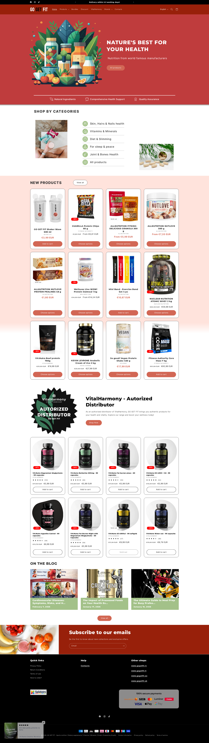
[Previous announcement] (75, 2)
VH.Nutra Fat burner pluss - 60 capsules (121, 474)
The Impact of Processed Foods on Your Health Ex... (103, 601)
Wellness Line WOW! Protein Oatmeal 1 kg (85, 290)
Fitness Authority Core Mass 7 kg (161, 359)
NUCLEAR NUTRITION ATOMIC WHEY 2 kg (161, 300)
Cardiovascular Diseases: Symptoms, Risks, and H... (49, 601)
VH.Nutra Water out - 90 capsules (161, 534)
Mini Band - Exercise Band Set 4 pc (123, 290)
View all (80, 183)
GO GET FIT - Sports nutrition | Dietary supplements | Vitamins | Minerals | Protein (74, 735)
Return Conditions (37, 670)
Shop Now (93, 423)
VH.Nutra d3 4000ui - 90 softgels (122, 534)
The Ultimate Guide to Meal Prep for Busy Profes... (154, 601)
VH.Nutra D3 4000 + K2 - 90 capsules (158, 474)
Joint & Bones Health (104, 154)
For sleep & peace (102, 146)
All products (115, 68)
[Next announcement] (133, 2)
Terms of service (162, 735)
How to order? (36, 678)
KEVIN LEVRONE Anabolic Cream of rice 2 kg (85, 361)
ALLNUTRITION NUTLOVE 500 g (161, 227)
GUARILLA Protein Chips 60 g (85, 227)
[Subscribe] (123, 646)
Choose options (86, 244)
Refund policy (149, 735)
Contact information (125, 735)
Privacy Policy (35, 666)
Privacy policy (138, 735)
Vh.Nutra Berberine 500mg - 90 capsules (84, 474)
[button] (64, 9)
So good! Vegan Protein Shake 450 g (123, 359)
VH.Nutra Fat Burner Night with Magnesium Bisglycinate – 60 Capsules (84, 536)
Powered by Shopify (109, 735)
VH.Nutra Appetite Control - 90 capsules (46, 535)
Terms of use (35, 674)
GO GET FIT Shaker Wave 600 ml (47, 230)
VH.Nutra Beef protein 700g (47, 359)
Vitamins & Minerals (103, 131)
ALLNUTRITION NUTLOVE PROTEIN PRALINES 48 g (47, 290)
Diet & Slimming (100, 139)
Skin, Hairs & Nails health (107, 123)
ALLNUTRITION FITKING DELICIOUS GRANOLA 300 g (123, 228)
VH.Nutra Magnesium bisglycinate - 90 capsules (47, 474)
